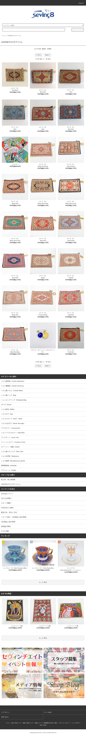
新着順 (49, 49)
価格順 (44, 49)
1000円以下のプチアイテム (14, 35)
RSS (41, 725)
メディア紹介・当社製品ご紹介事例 (13, 517)
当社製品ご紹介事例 (8, 522)
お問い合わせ (5, 717)
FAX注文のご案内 (7, 508)
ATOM (44, 725)
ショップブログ (76, 723)
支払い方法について (16, 723)
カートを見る (48, 712)
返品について (38, 723)
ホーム (4, 35)
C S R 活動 (5, 531)
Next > (47, 55)
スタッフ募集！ (6, 503)
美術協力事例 (6, 526)
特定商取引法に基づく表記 (50, 723)
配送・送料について (28, 723)
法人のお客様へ (6, 498)
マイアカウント (5, 712)
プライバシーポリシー (64, 723)
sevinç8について (7, 493)
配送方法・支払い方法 (9, 512)
